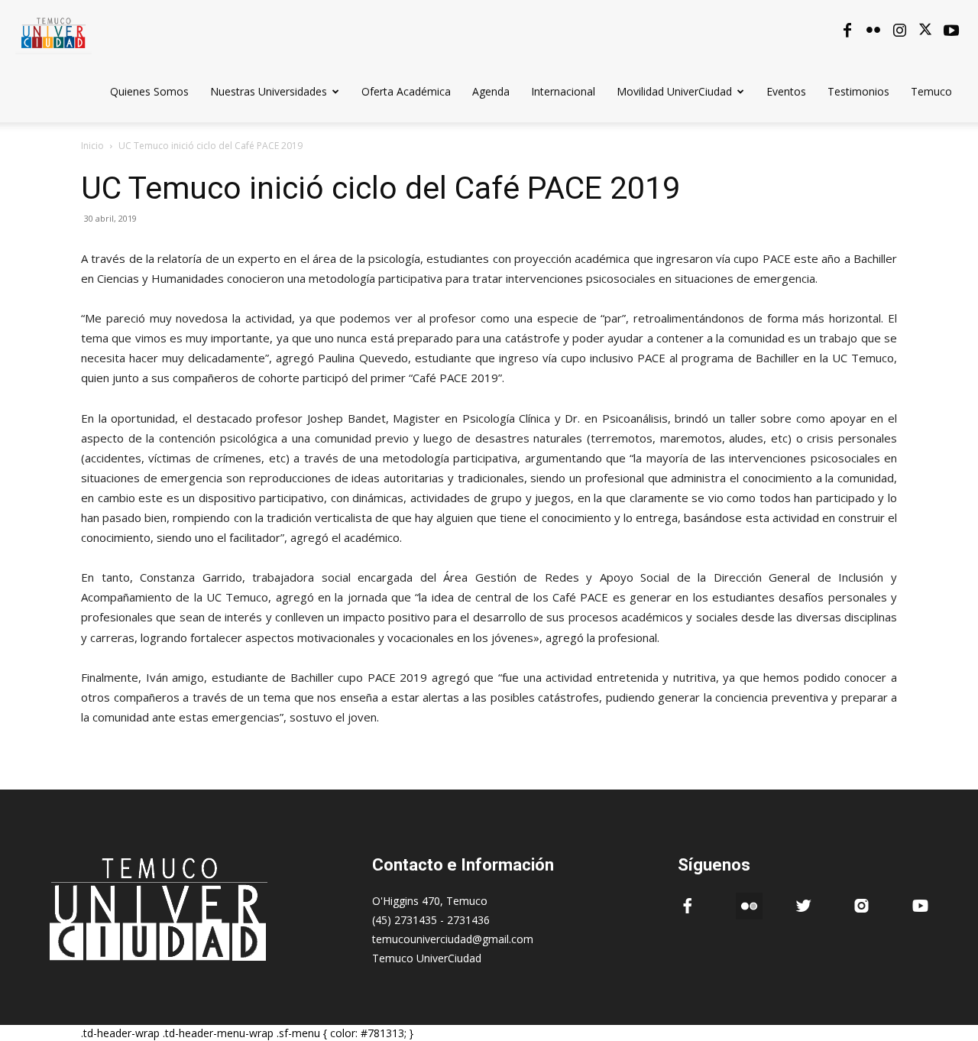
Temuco (931, 91)
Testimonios (858, 91)
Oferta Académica (406, 91)
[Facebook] (847, 30)
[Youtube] (951, 30)
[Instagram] (899, 30)
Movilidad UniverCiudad (674, 91)
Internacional (563, 91)
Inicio (92, 145)
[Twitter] (925, 30)
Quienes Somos (149, 91)
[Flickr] (873, 30)
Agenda (491, 91)
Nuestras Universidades (268, 91)
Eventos (786, 91)
